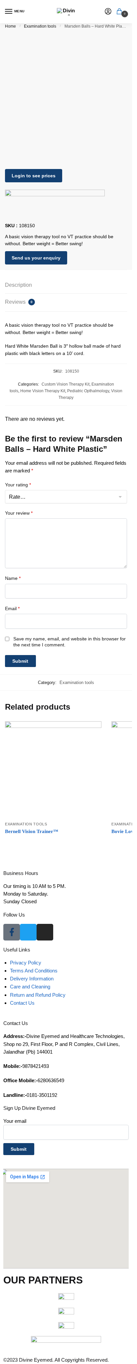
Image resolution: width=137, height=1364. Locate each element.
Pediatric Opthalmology (88, 391)
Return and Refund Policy (38, 995)
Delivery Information (32, 978)
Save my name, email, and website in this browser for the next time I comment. (69, 641)
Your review (19, 513)
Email (12, 608)
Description (18, 285)
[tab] (66, 285)
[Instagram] (45, 932)
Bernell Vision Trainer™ (31, 831)
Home (10, 26)
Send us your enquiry (36, 257)
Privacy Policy (25, 962)
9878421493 (26, 1066)
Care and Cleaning (30, 986)
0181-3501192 (30, 1095)
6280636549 (33, 1080)
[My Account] (108, 11)
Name (13, 578)
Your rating (18, 484)
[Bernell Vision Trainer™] (53, 769)
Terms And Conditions (34, 970)
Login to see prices (34, 175)
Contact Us (22, 1003)
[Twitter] (28, 932)
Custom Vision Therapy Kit (65, 384)
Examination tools (40, 26)
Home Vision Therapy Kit (42, 391)
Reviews (19, 302)
